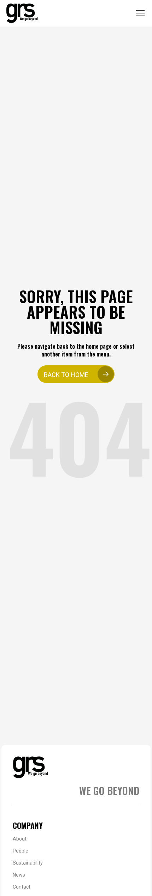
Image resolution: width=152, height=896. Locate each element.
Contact (21, 887)
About (20, 839)
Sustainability (28, 863)
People (20, 851)
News (19, 875)
